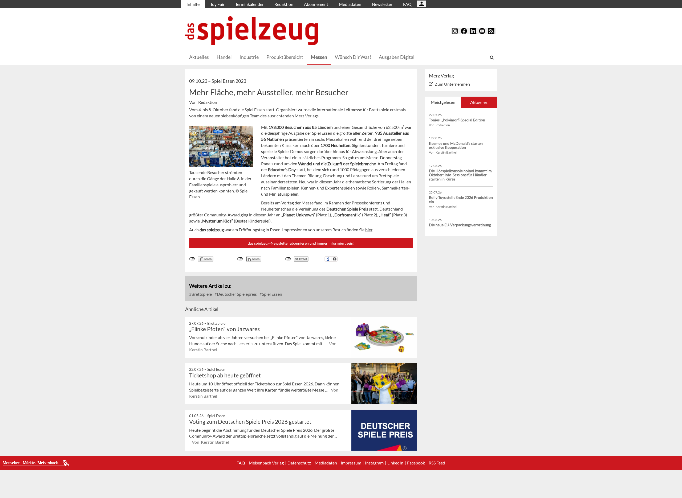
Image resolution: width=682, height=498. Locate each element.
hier (368, 229)
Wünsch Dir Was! (353, 57)
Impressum (351, 463)
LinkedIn (395, 463)
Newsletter (382, 4)
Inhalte (193, 4)
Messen (319, 57)
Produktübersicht (284, 57)
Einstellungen (334, 259)
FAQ (407, 4)
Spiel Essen (271, 294)
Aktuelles (199, 57)
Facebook (416, 463)
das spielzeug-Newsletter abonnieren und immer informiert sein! (301, 243)
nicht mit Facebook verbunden (192, 259)
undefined (240, 259)
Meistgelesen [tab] (443, 102)
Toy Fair (217, 4)
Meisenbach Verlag (266, 463)
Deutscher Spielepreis (236, 294)
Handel (224, 57)
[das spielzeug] (251, 30)
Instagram (374, 463)
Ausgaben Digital (397, 57)
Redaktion (283, 4)
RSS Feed (437, 463)
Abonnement (316, 4)
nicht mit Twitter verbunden (288, 259)
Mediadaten (350, 4)
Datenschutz (299, 463)
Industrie (249, 57)
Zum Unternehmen (452, 84)
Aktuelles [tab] (479, 102)
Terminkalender (249, 4)
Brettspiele (201, 294)
